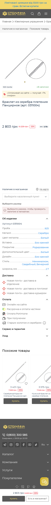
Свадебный (29, 264)
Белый (45, 238)
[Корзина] (39, 13)
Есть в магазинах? (37, 499)
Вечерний (43, 264)
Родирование (41, 247)
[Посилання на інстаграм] (11, 444)
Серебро (43, 233)
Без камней (42, 243)
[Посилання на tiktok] (36, 444)
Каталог (8, 454)
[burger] (46, 14)
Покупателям (12, 478)
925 (47, 228)
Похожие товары (39, 29)
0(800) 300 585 (16, 435)
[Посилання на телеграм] (4, 444)
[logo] (14, 14)
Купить (13, 499)
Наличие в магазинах (15, 29)
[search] (32, 14)
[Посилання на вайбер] (17, 444)
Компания (9, 462)
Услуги (7, 470)
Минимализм (40, 261)
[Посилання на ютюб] (29, 444)
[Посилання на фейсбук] (23, 444)
